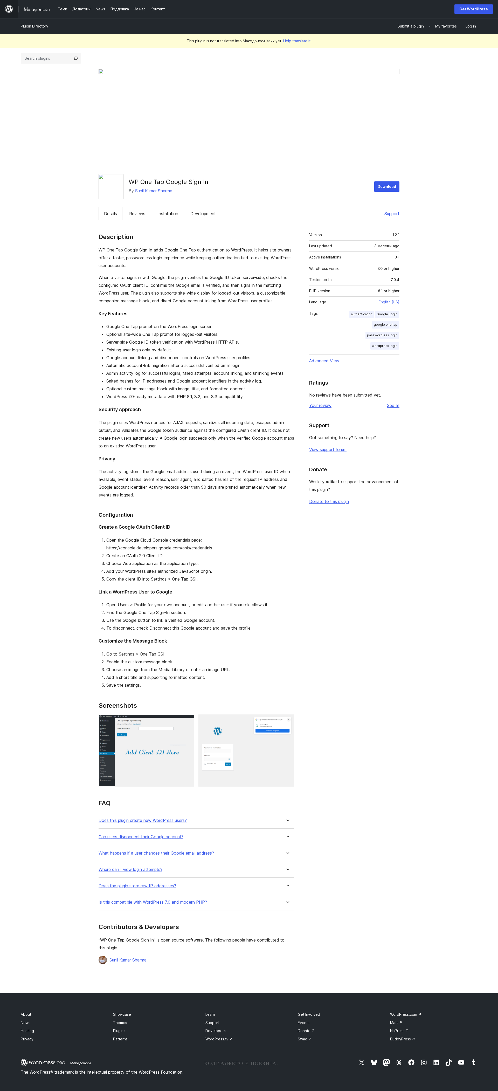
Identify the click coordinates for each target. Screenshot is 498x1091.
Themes (120, 1022)
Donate (306, 1030)
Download (387, 186)
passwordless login (382, 335)
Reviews (137, 213)
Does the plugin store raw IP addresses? (137, 885)
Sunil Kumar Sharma (153, 190)
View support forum (328, 449)
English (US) (389, 302)
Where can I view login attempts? (130, 869)
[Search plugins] (76, 58)
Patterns (120, 1039)
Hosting (27, 1030)
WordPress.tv (219, 1039)
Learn (210, 1014)
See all (393, 405)
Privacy (27, 1039)
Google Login (387, 314)
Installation (167, 213)
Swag (305, 1039)
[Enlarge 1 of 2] (187, 721)
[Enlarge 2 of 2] (287, 721)
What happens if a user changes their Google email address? (156, 853)
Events (303, 1022)
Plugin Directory (34, 26)
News (25, 1022)
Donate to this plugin (329, 501)
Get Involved (309, 1014)
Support (391, 213)
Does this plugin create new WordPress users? (143, 820)
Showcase (122, 1014)
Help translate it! (297, 41)
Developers (215, 1030)
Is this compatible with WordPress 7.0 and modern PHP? (153, 902)
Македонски (80, 1063)
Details (110, 213)
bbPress (399, 1030)
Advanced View (324, 360)
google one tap (385, 324)
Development (203, 213)
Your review (320, 405)
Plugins (119, 1030)
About (26, 1014)
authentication (361, 314)
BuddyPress (402, 1039)
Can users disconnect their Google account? (141, 836)
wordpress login (384, 346)
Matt (396, 1022)
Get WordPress (473, 9)
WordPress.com (405, 1014)
